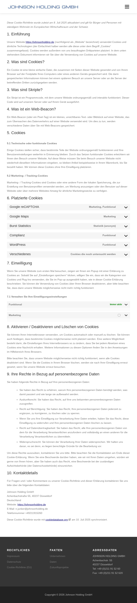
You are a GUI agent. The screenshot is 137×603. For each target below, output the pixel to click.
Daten (53, 561)
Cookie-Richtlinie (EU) (19, 567)
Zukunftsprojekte (59, 567)
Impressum (13, 556)
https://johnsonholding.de (40, 42)
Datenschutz (14, 561)
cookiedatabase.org (56, 519)
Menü (127, 6)
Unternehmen (57, 556)
